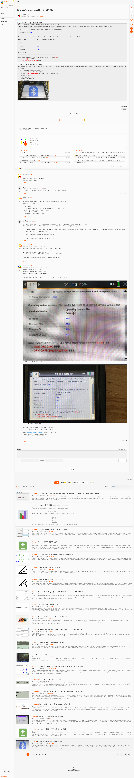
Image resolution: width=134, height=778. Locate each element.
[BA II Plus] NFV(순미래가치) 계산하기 (50, 679)
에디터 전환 (123, 449)
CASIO (2, 13)
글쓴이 (18, 460)
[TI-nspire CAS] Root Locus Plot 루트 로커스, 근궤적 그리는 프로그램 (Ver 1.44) (60, 666)
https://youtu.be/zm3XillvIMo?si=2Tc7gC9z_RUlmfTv (36, 273)
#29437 (34, 221)
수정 (122, 193)
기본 (18, 486)
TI (1, 10)
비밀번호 (42, 460)
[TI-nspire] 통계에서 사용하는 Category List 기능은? (53, 529)
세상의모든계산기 (25, 15)
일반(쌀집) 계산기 (4, 21)
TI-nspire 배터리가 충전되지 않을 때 (48, 542)
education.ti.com (54, 24)
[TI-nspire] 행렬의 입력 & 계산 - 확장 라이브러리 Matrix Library (55, 554)
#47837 (45, 267)
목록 (72, 469)
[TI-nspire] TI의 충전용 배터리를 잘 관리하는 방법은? (52, 729)
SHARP (2, 18)
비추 (35, 486)
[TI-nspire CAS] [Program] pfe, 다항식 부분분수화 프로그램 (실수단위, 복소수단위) (61, 592)
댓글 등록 (123, 460)
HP (1, 16)
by (4, 776)
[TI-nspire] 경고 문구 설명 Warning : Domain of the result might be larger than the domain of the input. (68, 493)
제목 (21, 486)
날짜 (24, 486)
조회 (28, 486)
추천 (33, 486)
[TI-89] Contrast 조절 (42, 655)
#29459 (45, 246)
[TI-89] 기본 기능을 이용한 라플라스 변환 (47, 604)
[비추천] (84, 120)
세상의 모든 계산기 (4, 7)
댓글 (25, 182)
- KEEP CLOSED (129, 479)
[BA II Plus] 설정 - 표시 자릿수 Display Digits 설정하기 (54, 704)
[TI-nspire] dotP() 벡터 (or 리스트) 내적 (49, 567)
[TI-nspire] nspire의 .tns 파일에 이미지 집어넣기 (50, 741)
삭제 (126, 193)
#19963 (34, 175)
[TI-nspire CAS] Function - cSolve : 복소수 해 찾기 (52, 617)
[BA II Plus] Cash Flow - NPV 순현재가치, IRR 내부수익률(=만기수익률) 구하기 (61, 691)
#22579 (45, 198)
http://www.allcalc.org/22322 (30, 211)
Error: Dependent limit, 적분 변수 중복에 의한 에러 (49, 642)
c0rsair (24, 220)
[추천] (59, 120)
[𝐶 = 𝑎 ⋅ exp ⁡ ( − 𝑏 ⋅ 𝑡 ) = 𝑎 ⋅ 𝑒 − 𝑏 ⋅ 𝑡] (54, 511)
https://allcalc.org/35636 (29, 257)
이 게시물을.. (123, 109)
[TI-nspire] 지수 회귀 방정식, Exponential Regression (53, 505)
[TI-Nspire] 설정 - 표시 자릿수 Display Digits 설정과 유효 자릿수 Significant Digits (61, 629)
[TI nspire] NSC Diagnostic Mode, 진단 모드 (50, 716)
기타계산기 (3, 24)
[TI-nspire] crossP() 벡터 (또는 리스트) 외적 (50, 579)
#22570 (44, 188)
